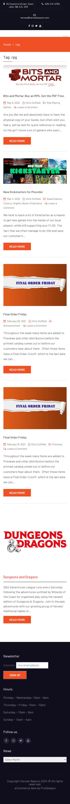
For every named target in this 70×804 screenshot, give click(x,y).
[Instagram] (13, 740)
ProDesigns (48, 788)
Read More (17, 141)
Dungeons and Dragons (20, 577)
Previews (57, 444)
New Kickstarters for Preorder (23, 192)
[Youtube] (28, 740)
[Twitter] (21, 740)
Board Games (54, 198)
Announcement (11, 325)
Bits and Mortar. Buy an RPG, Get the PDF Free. (34, 96)
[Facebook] (6, 740)
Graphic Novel (20, 203)
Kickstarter (35, 203)
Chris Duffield (32, 102)
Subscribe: (9, 665)
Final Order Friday (15, 314)
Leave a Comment (27, 107)
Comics (7, 203)
